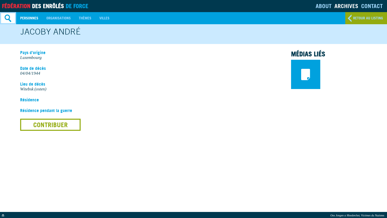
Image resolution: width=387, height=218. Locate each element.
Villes (104, 18)
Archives (346, 6)
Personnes (29, 18)
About (324, 6)
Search (8, 18)
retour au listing (368, 18)
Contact (372, 6)
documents (305, 74)
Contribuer (50, 125)
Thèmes (85, 18)
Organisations (58, 18)
